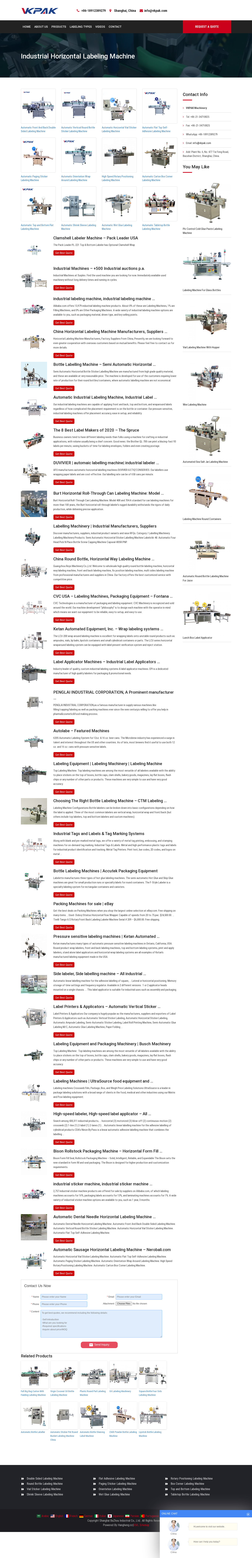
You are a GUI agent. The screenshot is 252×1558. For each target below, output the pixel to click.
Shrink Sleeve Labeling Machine (45, 1494)
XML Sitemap (141, 1525)
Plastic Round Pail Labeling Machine (93, 1393)
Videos (100, 26)
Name (35, 1297)
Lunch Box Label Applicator (197, 637)
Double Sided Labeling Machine (45, 1478)
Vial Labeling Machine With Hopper (201, 347)
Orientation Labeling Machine (115, 1489)
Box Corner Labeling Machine (187, 1483)
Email (110, 1297)
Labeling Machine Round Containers (202, 519)
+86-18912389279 (93, 11)
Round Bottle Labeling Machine (45, 1483)
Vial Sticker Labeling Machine (44, 1489)
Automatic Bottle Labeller (33, 1432)
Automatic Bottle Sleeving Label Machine (92, 1434)
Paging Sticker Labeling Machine (118, 1483)
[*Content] (32, 1336)
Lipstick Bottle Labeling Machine (150, 1434)
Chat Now (204, 1548)
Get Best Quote (64, 253)
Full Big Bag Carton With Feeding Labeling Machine (33, 1393)
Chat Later (223, 1548)
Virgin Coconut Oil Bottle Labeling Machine (62, 1393)
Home (27, 26)
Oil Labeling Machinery (120, 1391)
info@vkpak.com (155, 11)
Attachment (108, 1303)
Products (58, 26)
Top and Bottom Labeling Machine (190, 1489)
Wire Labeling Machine (194, 404)
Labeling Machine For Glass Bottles (202, 290)
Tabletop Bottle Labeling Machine (190, 1494)
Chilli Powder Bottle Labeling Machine (123, 1434)
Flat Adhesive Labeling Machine (117, 1478)
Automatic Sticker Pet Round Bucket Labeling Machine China (64, 1436)
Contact (115, 26)
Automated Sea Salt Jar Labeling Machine (205, 461)
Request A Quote (207, 26)
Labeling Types (81, 26)
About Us (41, 26)
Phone (35, 1304)
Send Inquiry (101, 1344)
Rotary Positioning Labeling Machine (192, 1478)
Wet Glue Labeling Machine (114, 1494)
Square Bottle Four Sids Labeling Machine (150, 1393)
